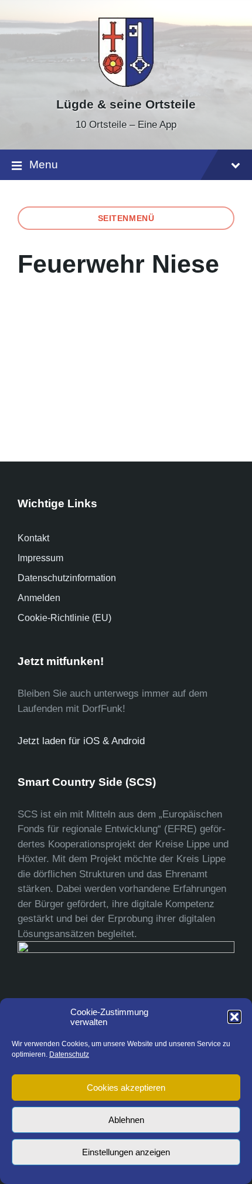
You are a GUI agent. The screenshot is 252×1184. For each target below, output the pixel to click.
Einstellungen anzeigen (126, 1152)
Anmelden (39, 598)
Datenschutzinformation (67, 578)
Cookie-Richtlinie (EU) (64, 618)
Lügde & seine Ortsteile (126, 104)
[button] (234, 1017)
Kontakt (33, 538)
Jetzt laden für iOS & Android (81, 741)
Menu (43, 164)
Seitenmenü (126, 218)
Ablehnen (126, 1120)
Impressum (40, 558)
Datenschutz (69, 1054)
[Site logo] (126, 83)
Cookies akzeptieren (126, 1088)
